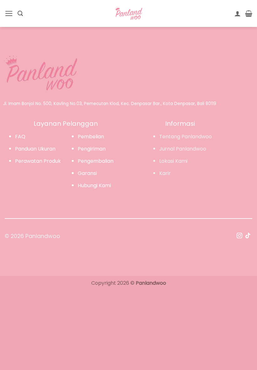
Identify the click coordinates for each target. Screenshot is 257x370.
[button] (9, 13)
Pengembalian (95, 161)
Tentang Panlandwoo (185, 136)
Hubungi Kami (94, 185)
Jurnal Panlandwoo (182, 148)
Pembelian (91, 136)
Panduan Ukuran (35, 148)
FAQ (20, 136)
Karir (165, 173)
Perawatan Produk (38, 161)
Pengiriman (92, 148)
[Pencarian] (20, 13)
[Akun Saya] (237, 13)
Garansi (87, 173)
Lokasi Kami (173, 161)
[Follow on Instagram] (239, 236)
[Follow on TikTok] (248, 236)
